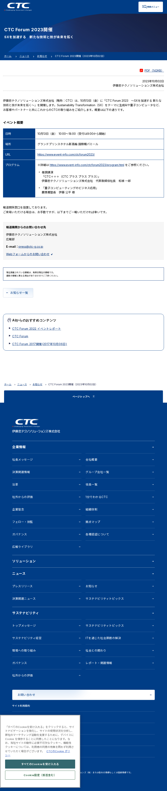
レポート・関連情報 (99, 663)
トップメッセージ (24, 625)
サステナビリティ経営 (27, 638)
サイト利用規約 (21, 705)
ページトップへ (81, 396)
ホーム (8, 56)
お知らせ (42, 56)
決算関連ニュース (24, 598)
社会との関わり (96, 650)
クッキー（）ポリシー (29, 728)
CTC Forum (20, 336)
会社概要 (91, 459)
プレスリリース (22, 586)
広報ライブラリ (22, 546)
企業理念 (18, 509)
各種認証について (97, 534)
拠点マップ (93, 522)
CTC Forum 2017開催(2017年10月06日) (39, 344)
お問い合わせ (26, 694)
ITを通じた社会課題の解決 (103, 638)
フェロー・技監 (22, 522)
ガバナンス (19, 534)
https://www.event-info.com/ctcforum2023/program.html (87, 165)
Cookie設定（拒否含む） (40, 775)
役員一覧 (91, 484)
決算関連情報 (21, 472)
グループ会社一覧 (97, 472)
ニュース (24, 56)
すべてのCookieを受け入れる (40, 764)
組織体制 (91, 509)
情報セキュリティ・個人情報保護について (36, 717)
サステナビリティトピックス (105, 598)
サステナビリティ (25, 613)
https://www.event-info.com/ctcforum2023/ (66, 154)
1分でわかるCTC (97, 497)
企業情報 (19, 447)
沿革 (15, 484)
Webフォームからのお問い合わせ (27, 254)
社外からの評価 (22, 497)
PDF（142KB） (154, 70)
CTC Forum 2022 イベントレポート (36, 328)
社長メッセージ (22, 459)
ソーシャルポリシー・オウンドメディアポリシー (40, 740)
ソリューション (24, 561)
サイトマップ (19, 751)
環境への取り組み (24, 650)
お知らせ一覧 (19, 292)
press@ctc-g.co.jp (31, 246)
